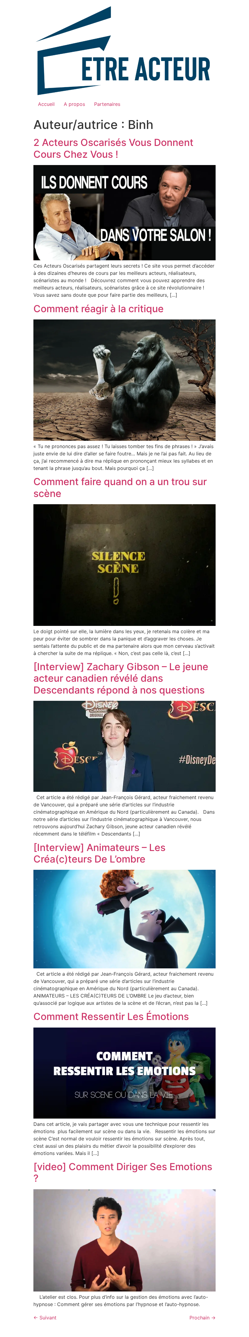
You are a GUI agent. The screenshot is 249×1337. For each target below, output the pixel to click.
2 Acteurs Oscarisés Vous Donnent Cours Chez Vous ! (113, 148)
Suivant (44, 1318)
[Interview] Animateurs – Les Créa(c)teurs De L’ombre (99, 853)
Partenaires (107, 104)
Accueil (46, 104)
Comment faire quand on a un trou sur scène (120, 487)
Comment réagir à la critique (98, 309)
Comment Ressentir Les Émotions (111, 1016)
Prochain (202, 1318)
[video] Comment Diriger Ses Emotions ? (122, 1172)
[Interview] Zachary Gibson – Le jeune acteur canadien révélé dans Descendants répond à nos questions (120, 678)
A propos (74, 104)
